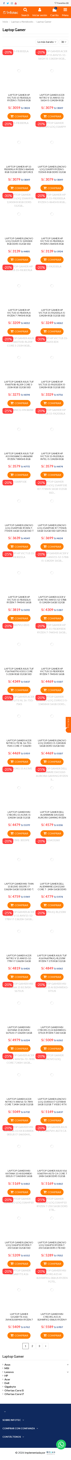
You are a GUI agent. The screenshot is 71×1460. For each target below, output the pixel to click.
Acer (7, 1379)
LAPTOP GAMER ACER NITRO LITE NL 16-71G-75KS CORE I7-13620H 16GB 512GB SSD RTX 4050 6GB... (19, 746)
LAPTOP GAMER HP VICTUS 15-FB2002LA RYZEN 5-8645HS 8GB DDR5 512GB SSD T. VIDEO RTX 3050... (52, 244)
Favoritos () (63, 3)
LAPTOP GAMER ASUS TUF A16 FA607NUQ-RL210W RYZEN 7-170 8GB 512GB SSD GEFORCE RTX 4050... (52, 959)
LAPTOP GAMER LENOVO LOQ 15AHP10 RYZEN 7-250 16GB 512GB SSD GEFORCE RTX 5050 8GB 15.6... (19, 1248)
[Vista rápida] (21, 90)
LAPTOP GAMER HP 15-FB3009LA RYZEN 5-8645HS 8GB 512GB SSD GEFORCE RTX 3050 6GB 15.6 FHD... (19, 170)
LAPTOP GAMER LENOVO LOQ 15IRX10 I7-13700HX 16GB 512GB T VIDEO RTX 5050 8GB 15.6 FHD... (52, 1103)
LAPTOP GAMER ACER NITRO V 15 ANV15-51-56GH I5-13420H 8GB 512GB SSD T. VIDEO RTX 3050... (52, 100)
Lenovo (9, 1371)
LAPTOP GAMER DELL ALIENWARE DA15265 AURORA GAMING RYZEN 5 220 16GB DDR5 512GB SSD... (52, 817)
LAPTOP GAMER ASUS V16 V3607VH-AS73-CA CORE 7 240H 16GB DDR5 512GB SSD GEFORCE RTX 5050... (52, 1174)
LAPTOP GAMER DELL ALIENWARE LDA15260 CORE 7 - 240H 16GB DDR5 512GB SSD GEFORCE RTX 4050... (52, 889)
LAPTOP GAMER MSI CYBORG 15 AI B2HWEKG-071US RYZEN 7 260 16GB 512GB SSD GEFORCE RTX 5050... (52, 1033)
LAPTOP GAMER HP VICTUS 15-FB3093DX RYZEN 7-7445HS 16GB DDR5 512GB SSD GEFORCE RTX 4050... (52, 674)
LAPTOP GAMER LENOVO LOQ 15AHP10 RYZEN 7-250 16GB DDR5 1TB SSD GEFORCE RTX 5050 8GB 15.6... (52, 1248)
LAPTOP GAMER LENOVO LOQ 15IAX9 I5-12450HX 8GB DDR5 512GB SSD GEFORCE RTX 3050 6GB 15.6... (19, 244)
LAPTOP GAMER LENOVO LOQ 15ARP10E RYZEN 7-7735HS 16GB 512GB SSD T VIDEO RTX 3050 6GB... (19, 529)
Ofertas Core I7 (14, 1393)
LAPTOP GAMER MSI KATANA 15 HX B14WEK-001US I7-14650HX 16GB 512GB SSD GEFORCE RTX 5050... (19, 1176)
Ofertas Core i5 (14, 1390)
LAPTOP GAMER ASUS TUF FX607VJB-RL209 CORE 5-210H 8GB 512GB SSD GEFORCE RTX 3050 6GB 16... (19, 387)
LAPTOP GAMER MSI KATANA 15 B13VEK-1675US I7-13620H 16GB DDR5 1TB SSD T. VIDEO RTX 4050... (19, 1033)
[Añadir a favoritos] (16, 90)
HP (6, 1375)
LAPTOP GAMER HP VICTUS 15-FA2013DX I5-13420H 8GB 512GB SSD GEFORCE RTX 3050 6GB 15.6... (52, 387)
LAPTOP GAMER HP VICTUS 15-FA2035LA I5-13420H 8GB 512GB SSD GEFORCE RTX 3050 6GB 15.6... (52, 315)
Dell (6, 1382)
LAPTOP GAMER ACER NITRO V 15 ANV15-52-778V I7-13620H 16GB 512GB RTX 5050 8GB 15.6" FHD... (19, 961)
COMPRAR (21, 116)
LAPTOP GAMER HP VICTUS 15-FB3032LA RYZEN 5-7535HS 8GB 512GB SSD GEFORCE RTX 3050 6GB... (19, 100)
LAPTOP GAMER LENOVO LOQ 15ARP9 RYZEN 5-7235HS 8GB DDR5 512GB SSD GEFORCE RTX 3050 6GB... (52, 172)
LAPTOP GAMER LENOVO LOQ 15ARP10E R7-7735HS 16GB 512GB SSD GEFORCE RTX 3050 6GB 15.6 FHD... (52, 529)
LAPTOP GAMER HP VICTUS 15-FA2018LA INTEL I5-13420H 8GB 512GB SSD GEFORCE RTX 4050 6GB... (52, 459)
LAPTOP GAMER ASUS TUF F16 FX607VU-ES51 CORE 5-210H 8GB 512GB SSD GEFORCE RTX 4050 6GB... (19, 672)
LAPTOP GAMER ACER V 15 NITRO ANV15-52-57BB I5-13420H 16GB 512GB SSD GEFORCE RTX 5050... (52, 601)
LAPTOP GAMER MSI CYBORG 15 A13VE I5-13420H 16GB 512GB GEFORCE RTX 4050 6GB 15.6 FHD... (19, 817)
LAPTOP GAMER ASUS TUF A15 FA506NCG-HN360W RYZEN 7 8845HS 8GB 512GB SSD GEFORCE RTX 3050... (19, 459)
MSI (6, 1368)
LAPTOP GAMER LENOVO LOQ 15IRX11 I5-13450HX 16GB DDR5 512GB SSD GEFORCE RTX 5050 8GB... (52, 744)
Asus (7, 1364)
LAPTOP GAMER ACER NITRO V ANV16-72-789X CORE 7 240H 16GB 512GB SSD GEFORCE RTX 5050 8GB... (19, 1104)
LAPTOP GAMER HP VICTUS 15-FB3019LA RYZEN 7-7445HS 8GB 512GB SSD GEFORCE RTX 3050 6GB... (19, 315)
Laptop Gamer (13, 1356)
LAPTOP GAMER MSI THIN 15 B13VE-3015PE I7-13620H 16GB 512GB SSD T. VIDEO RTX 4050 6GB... (19, 887)
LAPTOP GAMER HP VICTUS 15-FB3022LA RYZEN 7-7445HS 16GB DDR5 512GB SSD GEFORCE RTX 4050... (19, 602)
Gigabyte (10, 1386)
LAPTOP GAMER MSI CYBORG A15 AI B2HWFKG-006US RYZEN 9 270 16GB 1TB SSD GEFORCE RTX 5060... (52, 1319)
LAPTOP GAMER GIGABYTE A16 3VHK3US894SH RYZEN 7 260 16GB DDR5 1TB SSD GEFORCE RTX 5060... (19, 1319)
